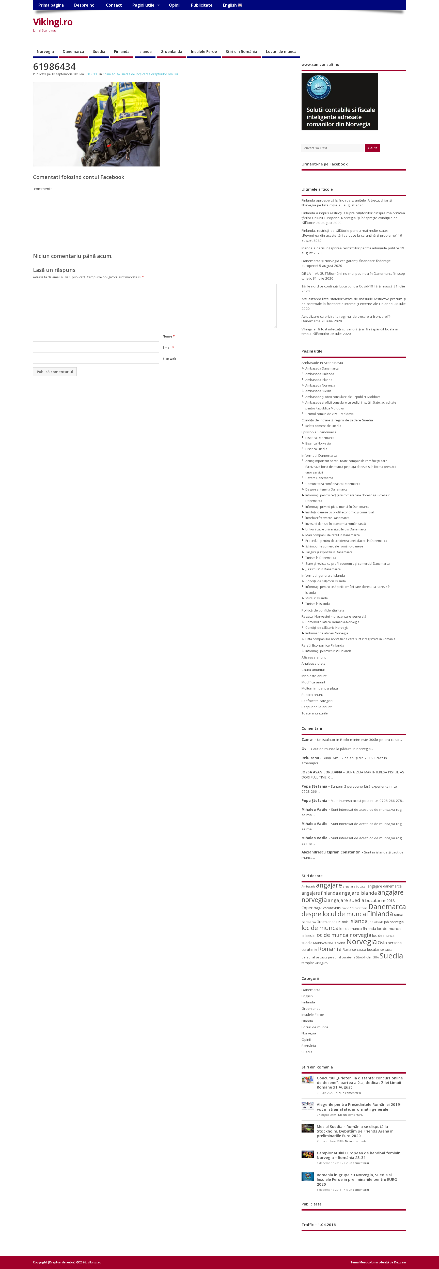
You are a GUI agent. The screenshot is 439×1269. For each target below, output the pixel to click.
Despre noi (85, 5)
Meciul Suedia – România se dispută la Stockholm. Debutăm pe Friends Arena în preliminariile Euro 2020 (355, 1131)
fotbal (398, 915)
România (309, 1045)
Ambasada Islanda (318, 380)
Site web (169, 359)
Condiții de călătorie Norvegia (327, 627)
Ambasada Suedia (318, 391)
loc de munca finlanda (357, 928)
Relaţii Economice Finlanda (323, 645)
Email (168, 347)
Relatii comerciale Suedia (323, 426)
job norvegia (394, 922)
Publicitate (202, 5)
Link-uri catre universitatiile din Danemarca (336, 529)
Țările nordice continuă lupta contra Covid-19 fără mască (347, 286)
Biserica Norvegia (318, 443)
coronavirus (332, 908)
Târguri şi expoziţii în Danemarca (329, 552)
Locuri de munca (281, 51)
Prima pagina (51, 5)
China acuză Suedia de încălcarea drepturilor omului (140, 74)
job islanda (376, 922)
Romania (330, 949)
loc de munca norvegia (343, 934)
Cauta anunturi (313, 669)
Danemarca (73, 51)
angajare (329, 885)
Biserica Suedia (316, 449)
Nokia (341, 943)
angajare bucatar (355, 886)
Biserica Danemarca (319, 438)
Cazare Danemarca (319, 478)
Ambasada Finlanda (319, 374)
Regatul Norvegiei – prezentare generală (334, 616)
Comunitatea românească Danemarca (332, 484)
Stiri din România (241, 51)
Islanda (145, 51)
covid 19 (347, 908)
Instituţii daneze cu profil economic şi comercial (339, 512)
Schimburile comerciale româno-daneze (334, 546)
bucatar (373, 900)
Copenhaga (312, 907)
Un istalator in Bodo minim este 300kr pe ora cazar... (359, 739)
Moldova (320, 943)
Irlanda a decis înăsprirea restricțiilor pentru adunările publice (350, 248)
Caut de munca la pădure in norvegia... (342, 748)
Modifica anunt (313, 682)
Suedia (99, 51)
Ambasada (308, 886)
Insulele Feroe (204, 51)
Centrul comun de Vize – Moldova (329, 414)
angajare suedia (346, 900)
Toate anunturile (315, 713)
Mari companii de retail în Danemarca (332, 535)
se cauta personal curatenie (335, 957)
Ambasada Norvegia (320, 385)
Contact (114, 5)
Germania (309, 922)
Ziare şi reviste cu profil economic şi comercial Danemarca (347, 563)
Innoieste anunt (314, 676)
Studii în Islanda (316, 598)
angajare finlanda (320, 893)
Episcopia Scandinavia (319, 432)
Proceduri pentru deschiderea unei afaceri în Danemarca (346, 541)
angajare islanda (358, 893)
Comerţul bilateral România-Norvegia (332, 622)
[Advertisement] (309, 25)
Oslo (382, 942)
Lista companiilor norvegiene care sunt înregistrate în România (350, 639)
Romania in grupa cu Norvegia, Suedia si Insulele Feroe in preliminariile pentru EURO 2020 (357, 1179)
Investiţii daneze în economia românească (335, 524)
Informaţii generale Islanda (323, 575)
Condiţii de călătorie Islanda (325, 581)
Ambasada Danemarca (322, 368)
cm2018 (388, 900)
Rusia (346, 949)
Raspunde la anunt (317, 707)
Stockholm (364, 957)
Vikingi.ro (52, 22)
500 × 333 (92, 74)
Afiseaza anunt (314, 657)
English (230, 5)
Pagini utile (143, 5)
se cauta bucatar (366, 949)
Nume (169, 336)
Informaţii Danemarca (319, 455)
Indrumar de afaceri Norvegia (326, 633)
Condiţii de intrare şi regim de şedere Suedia (337, 420)
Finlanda (122, 51)
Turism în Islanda (317, 604)
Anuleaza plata (313, 663)
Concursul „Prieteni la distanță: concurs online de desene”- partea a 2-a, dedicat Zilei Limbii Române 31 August (360, 1082)
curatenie (361, 908)
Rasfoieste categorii (317, 700)
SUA (376, 957)
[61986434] (96, 164)
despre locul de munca (334, 913)
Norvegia (45, 51)
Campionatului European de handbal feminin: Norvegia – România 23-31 (359, 1155)
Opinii (174, 5)
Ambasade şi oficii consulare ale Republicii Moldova (342, 397)
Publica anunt (312, 694)
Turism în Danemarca (320, 558)
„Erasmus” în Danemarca (323, 569)
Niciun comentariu (348, 1093)
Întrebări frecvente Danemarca (327, 518)
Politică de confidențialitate (323, 610)
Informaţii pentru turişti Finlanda (328, 651)
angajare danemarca (385, 886)
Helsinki (342, 922)
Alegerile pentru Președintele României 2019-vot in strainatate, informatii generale (359, 1106)
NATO (331, 943)
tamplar (308, 962)
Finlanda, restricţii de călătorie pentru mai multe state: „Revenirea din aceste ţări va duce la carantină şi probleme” (349, 233)
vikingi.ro (321, 963)
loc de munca (320, 928)
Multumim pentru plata (320, 688)
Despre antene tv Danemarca (326, 489)
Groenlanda (171, 51)
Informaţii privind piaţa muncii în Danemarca (337, 506)
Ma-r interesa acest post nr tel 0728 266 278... (367, 800)
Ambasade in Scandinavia (322, 362)
